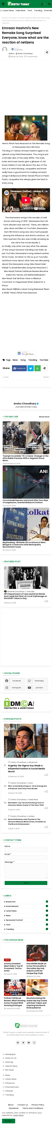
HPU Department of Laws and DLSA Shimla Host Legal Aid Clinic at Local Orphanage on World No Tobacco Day (25, 596)
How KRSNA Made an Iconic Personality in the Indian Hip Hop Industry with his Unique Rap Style (36, 968)
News (15, 360)
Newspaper (10, 1054)
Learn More (18, 1115)
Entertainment (27, 906)
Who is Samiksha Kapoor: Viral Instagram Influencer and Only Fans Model (27, 787)
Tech (29, 10)
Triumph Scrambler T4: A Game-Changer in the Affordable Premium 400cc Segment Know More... (26, 458)
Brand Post (26, 901)
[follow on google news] (16, 50)
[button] (49, 4)
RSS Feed (9, 1070)
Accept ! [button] (9, 1121)
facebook (16, 681)
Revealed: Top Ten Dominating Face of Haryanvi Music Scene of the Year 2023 (26, 804)
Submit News (11, 1066)
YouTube (12, 18)
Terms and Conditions (32, 1108)
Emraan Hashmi (29, 150)
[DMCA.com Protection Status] (19, 708)
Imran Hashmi (8, 165)
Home (4, 18)
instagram (16, 687)
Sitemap (9, 1062)
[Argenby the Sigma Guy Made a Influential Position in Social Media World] (26, 741)
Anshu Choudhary (25, 403)
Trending (38, 10)
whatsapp (39, 681)
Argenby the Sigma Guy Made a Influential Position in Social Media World (26, 768)
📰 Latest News (7, 10)
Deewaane (26, 154)
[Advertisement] (26, 87)
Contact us (22, 1105)
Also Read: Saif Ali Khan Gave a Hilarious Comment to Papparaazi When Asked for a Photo (23, 282)
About (11, 1105)
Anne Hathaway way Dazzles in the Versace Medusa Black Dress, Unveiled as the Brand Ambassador (27, 821)
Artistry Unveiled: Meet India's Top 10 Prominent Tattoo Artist (13, 967)
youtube (39, 687)
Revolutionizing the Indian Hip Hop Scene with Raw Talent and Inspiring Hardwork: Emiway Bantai (37, 1003)
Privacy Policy (38, 1105)
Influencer (10, 1083)
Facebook (21, 368)
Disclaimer (14, 1108)
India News (20, 10)
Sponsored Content (26, 920)
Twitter (30, 368)
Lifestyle (9, 1091)
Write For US (10, 1058)
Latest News (27, 911)
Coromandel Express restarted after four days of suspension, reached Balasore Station (25, 501)
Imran (44, 168)
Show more (44, 417)
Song (23, 360)
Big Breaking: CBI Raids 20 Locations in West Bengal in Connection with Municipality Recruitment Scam (24, 544)
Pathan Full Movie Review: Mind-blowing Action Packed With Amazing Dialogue (14, 1002)
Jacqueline (30, 168)
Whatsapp (37, 368)
